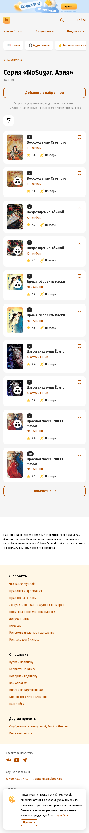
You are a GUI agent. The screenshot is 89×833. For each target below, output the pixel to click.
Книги (15, 45)
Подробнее (62, 815)
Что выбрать (12, 31)
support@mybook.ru (47, 779)
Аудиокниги (41, 45)
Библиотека (45, 31)
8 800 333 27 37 (17, 779)
